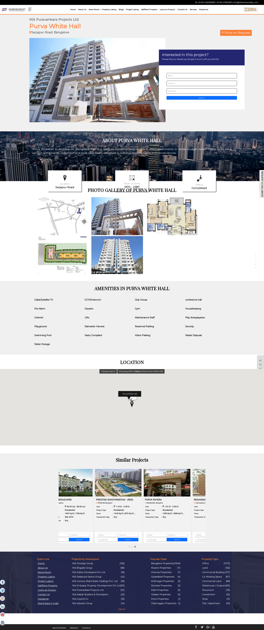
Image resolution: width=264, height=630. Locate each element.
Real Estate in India (48, 603)
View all (121, 609)
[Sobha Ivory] (132, 482)
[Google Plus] (2, 598)
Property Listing (109, 9)
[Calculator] (2, 623)
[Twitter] (2, 590)
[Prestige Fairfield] (181, 482)
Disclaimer (203, 9)
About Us (82, 9)
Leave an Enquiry (167, 9)
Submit (202, 98)
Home (73, 9)
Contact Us (182, 9)
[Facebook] (2, 582)
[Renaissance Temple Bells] (83, 482)
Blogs (121, 9)
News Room (94, 9)
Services (193, 9)
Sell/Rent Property (149, 9)
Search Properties (59, 628)
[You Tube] (2, 614)
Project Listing (132, 9)
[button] (100, 10)
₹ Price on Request (236, 33)
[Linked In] (2, 606)
